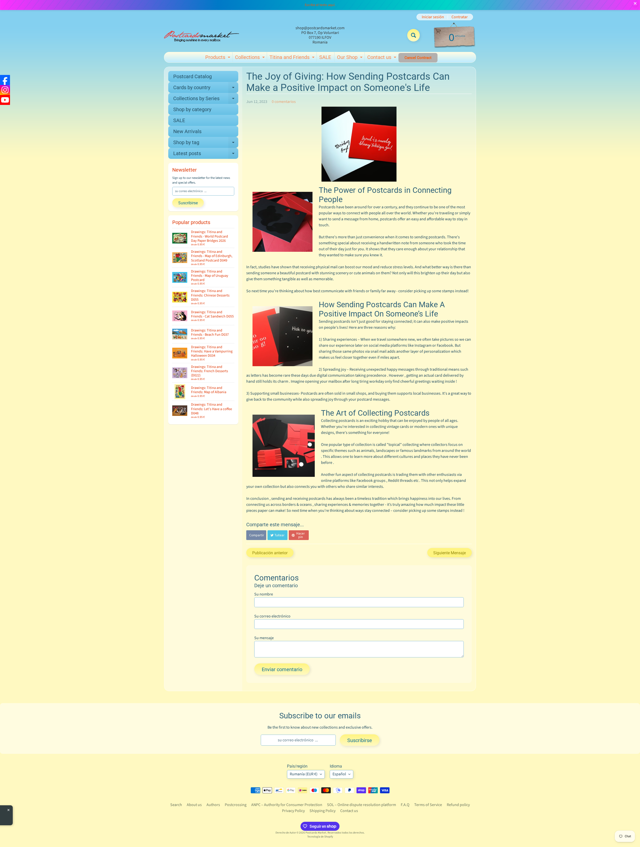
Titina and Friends (293, 58)
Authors (213, 805)
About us (194, 805)
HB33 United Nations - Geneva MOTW (64, 814)
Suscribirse (188, 203)
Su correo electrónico (272, 616)
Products (218, 58)
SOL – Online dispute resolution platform (361, 805)
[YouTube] (5, 100)
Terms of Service (428, 805)
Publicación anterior (270, 553)
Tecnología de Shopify (320, 837)
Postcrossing (235, 805)
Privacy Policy (293, 811)
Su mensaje (264, 638)
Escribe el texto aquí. (320, 4)
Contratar (460, 17)
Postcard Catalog (192, 76)
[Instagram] (5, 90)
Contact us (382, 58)
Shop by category (192, 109)
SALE (325, 57)
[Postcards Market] (201, 35)
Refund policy (458, 805)
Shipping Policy (323, 811)
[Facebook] (5, 80)
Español (339, 774)
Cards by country (205, 88)
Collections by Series (205, 99)
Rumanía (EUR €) (304, 774)
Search (176, 805)
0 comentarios (284, 101)
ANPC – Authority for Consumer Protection (286, 805)
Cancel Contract (418, 57)
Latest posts (205, 154)
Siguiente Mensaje (449, 553)
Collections (250, 58)
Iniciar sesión (433, 17)
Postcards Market (316, 833)
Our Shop (350, 58)
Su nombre (263, 594)
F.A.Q (405, 805)
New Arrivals (187, 131)
